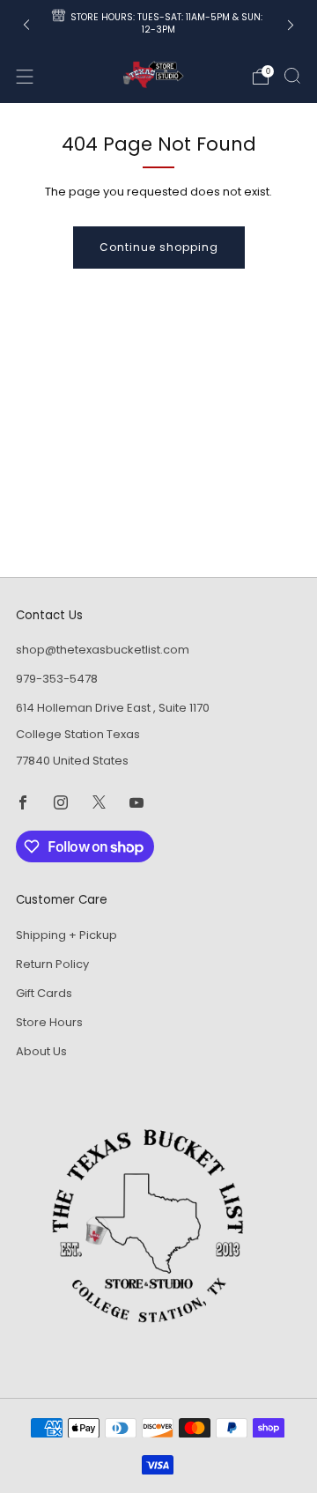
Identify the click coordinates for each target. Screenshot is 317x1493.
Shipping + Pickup (66, 935)
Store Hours (49, 1022)
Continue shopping (159, 247)
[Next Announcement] (290, 25)
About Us (41, 1051)
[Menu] (24, 76)
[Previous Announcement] (26, 25)
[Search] (292, 76)
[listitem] (158, 25)
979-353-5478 (57, 678)
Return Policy (52, 964)
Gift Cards (44, 993)
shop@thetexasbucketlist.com (102, 649)
